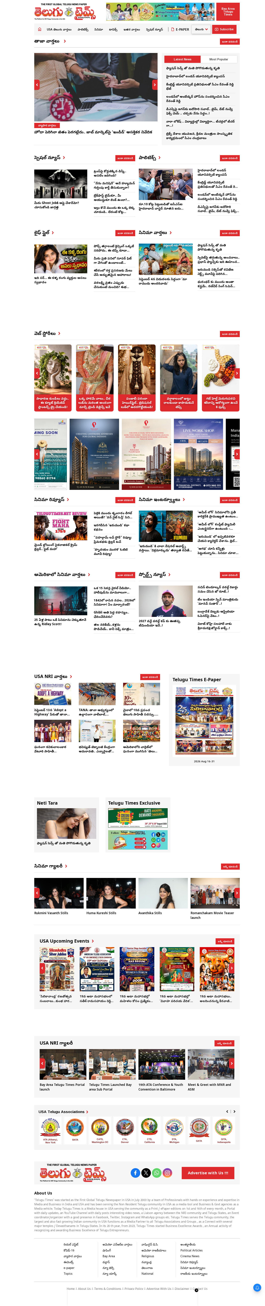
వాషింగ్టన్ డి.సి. (150, 1245)
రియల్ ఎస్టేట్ (71, 1245)
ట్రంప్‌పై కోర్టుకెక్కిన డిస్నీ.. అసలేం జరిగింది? (110, 174)
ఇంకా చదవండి (230, 41)
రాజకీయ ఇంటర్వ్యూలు (193, 1274)
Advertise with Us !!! (208, 1173)
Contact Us (200, 1289)
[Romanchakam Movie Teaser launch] (215, 893)
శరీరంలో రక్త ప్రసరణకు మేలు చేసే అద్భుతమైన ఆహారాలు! (113, 273)
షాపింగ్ (107, 1251)
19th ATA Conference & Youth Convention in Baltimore (161, 1070)
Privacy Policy (134, 1289)
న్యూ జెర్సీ (108, 1268)
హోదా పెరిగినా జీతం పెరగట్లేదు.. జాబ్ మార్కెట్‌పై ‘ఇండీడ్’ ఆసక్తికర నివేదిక (93, 132)
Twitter (146, 1173)
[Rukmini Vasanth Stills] (59, 893)
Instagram (167, 1173)
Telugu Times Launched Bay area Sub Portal (112, 1070)
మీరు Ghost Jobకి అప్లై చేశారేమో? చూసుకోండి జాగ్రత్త (56, 205)
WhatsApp (157, 1173)
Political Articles (191, 1251)
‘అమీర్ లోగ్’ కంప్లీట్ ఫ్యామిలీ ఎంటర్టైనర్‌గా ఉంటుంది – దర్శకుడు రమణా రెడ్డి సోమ (216, 529)
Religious (148, 1257)
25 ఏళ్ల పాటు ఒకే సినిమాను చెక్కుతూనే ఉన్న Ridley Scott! (60, 622)
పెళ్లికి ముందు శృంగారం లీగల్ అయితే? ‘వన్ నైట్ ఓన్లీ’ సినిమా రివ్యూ (114, 517)
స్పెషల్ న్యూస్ (154, 30)
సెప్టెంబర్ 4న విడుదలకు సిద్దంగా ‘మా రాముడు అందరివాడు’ (163, 281)
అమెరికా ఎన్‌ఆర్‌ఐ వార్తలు (117, 1245)
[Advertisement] (137, 314)
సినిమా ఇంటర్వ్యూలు (192, 1268)
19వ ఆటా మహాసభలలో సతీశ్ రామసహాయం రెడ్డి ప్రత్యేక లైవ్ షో (97, 975)
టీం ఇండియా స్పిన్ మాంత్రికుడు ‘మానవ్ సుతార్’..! (218, 602)
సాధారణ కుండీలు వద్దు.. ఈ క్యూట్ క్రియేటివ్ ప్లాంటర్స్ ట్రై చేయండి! (53, 377)
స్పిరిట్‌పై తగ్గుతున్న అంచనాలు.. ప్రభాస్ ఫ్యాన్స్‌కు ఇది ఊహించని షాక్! (219, 262)
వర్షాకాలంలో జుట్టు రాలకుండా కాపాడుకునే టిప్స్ (179, 377)
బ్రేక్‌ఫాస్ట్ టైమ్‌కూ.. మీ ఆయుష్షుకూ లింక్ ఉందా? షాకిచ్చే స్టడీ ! (110, 200)
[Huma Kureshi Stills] (111, 893)
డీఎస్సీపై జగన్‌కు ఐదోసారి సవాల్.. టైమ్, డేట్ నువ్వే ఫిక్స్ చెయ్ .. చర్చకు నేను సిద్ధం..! (199, 111)
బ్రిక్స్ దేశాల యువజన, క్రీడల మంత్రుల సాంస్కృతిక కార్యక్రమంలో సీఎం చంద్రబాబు (199, 136)
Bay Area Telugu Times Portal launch (63, 1070)
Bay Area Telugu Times (228, 11)
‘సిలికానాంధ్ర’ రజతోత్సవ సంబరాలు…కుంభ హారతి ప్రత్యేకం (57, 975)
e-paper (69, 1268)
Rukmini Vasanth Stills (51, 913)
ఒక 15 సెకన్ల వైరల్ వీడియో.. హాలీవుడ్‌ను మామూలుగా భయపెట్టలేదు (112, 592)
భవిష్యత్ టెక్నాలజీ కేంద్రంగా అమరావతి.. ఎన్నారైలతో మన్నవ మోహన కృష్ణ (97, 751)
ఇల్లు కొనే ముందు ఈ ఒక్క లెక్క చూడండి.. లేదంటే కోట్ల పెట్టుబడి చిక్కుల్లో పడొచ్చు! (114, 212)
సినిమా (98, 30)
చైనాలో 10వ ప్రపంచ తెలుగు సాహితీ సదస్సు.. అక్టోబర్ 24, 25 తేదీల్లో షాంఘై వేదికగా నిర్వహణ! (140, 716)
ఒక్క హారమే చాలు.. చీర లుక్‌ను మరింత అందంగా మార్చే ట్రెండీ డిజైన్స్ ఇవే (95, 377)
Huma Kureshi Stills (101, 913)
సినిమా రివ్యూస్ (189, 1263)
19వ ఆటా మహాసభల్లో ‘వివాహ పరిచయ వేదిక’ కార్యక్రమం (177, 975)
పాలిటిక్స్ (83, 30)
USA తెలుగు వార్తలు (59, 30)
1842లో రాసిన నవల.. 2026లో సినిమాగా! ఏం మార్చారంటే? (114, 603)
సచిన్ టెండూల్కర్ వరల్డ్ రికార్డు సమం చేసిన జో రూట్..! (218, 590)
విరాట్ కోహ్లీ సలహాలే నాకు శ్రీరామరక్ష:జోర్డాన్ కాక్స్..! (215, 626)
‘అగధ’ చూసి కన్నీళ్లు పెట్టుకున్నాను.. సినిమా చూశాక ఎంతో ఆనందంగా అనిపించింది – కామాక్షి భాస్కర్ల (218, 555)
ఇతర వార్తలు (131, 30)
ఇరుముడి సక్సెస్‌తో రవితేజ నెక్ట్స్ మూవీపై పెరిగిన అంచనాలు (215, 274)
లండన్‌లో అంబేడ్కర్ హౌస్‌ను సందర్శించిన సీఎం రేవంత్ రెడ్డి (217, 197)
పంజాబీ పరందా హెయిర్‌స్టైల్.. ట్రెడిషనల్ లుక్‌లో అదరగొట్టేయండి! (137, 377)
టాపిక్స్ (113, 30)
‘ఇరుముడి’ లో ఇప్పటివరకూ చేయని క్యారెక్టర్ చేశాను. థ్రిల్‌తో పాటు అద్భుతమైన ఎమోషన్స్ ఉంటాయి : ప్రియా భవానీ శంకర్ (218, 543)
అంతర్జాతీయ (188, 1245)
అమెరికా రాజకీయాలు (154, 1251)
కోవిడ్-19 (69, 1251)
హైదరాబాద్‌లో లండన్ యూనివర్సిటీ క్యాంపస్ (195, 77)
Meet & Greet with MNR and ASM (211, 1070)
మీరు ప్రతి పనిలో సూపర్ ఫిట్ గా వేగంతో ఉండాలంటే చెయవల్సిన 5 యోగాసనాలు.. (113, 263)
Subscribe (227, 30)
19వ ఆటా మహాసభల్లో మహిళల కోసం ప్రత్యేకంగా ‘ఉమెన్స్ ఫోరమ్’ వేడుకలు (137, 975)
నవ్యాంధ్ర (147, 1263)
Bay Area (109, 1257)
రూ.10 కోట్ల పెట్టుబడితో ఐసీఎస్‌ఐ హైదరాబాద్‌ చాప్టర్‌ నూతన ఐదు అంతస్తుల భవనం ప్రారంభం (160, 209)
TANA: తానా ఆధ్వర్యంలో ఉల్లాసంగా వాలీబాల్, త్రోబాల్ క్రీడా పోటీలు (96, 714)
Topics (68, 1274)
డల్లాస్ (106, 1263)
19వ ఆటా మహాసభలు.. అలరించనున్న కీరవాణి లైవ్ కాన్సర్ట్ (217, 975)
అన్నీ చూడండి (230, 866)
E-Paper (182, 30)
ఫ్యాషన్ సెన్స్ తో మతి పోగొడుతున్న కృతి (193, 68)
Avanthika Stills (150, 913)
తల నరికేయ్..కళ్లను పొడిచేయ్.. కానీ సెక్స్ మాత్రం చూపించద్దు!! (112, 629)
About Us (84, 1289)
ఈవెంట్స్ (69, 1263)
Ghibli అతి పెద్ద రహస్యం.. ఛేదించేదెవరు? (111, 615)
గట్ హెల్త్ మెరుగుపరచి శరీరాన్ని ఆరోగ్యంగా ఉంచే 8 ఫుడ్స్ (220, 377)
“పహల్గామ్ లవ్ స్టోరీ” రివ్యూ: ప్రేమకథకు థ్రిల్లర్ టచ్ (113, 540)
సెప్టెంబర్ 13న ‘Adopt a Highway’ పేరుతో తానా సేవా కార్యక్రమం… (50, 714)
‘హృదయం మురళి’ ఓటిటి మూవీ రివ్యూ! (111, 552)
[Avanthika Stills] (163, 893)
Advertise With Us (159, 1289)
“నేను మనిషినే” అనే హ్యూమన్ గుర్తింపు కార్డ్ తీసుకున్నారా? (114, 186)
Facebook (135, 1173)
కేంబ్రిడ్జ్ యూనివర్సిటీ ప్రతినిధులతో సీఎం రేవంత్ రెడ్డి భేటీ (218, 187)
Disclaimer (182, 1289)
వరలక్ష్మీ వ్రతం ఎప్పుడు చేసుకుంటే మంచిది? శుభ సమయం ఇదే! (110, 287)
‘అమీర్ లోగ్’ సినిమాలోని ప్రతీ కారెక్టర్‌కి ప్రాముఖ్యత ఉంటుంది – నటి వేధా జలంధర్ (218, 517)
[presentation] (37, 85)
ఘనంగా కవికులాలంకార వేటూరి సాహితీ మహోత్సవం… (50, 751)
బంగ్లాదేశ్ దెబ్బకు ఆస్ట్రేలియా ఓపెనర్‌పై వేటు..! (216, 614)
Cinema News (189, 1257)
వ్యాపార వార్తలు (47, 126)
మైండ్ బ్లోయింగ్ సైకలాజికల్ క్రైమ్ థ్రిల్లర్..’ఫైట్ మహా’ (55, 547)
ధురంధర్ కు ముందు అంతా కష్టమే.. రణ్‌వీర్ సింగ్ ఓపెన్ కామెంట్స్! (216, 286)
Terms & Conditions (107, 1289)
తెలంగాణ (147, 1268)
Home (39, 29)
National (147, 1274)
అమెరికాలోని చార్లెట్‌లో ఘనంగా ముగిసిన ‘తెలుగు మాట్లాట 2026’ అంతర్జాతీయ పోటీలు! (140, 753)
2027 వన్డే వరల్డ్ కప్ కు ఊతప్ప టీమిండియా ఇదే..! (159, 623)
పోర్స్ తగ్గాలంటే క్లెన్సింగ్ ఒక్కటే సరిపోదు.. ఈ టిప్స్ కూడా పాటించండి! (114, 250)
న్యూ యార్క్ (110, 1274)
